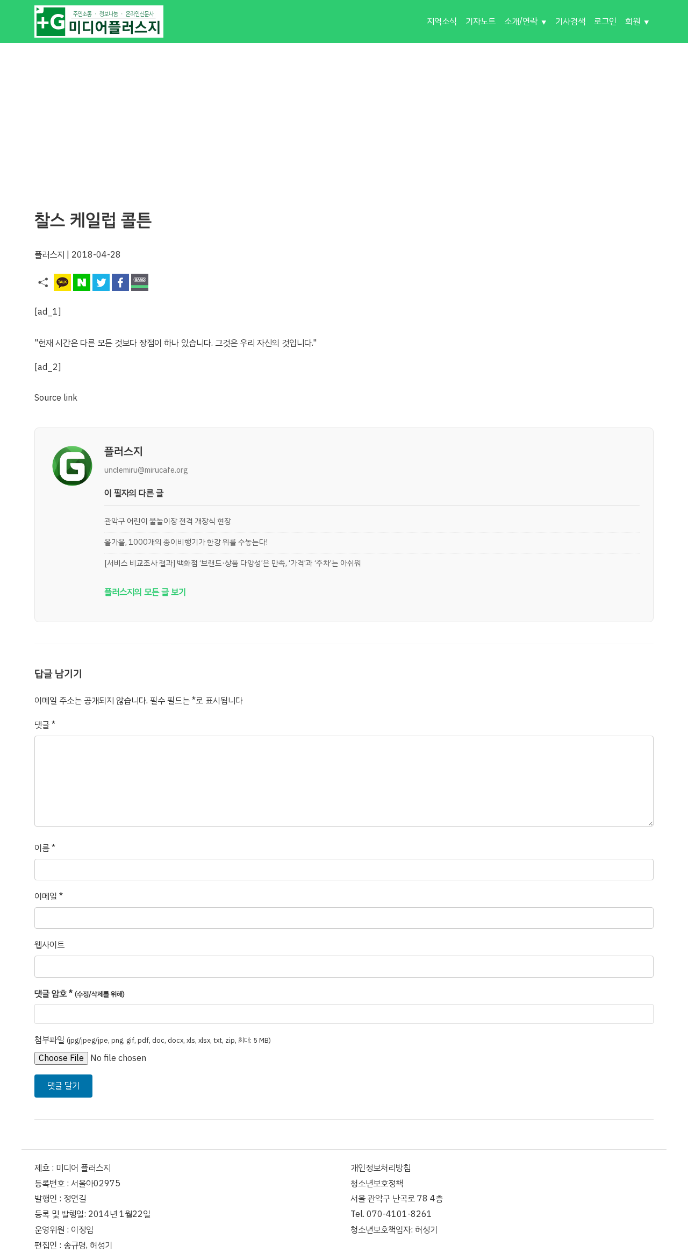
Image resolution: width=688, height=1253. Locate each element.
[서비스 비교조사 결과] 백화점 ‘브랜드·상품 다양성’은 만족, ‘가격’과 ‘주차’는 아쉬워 (232, 563)
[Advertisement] (344, 118)
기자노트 (480, 21)
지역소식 (442, 21)
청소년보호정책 (376, 1183)
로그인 (605, 21)
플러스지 (49, 254)
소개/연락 (521, 21)
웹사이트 (49, 944)
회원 (632, 21)
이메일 (48, 896)
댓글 (44, 724)
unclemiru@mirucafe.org (146, 470)
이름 (44, 848)
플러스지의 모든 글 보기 (145, 592)
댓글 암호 (79, 993)
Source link (55, 397)
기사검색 (570, 21)
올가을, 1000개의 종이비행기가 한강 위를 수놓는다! (186, 542)
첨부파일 (152, 1040)
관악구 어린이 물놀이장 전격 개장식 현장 (167, 521)
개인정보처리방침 (380, 1168)
